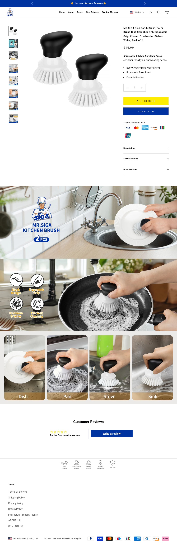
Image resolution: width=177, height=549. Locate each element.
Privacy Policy (15, 503)
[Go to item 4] (13, 68)
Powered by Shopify (71, 538)
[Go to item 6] (13, 93)
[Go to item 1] (13, 31)
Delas (80, 12)
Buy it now (146, 111)
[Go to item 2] (13, 43)
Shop (70, 12)
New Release (92, 12)
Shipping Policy (16, 497)
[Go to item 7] (13, 106)
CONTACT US (15, 526)
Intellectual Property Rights (23, 514)
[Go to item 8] (13, 118)
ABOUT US (14, 520)
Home (62, 12)
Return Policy (15, 509)
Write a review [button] (112, 433)
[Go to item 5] (13, 81)
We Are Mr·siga (110, 12)
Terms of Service (17, 491)
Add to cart (146, 101)
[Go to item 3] (13, 56)
